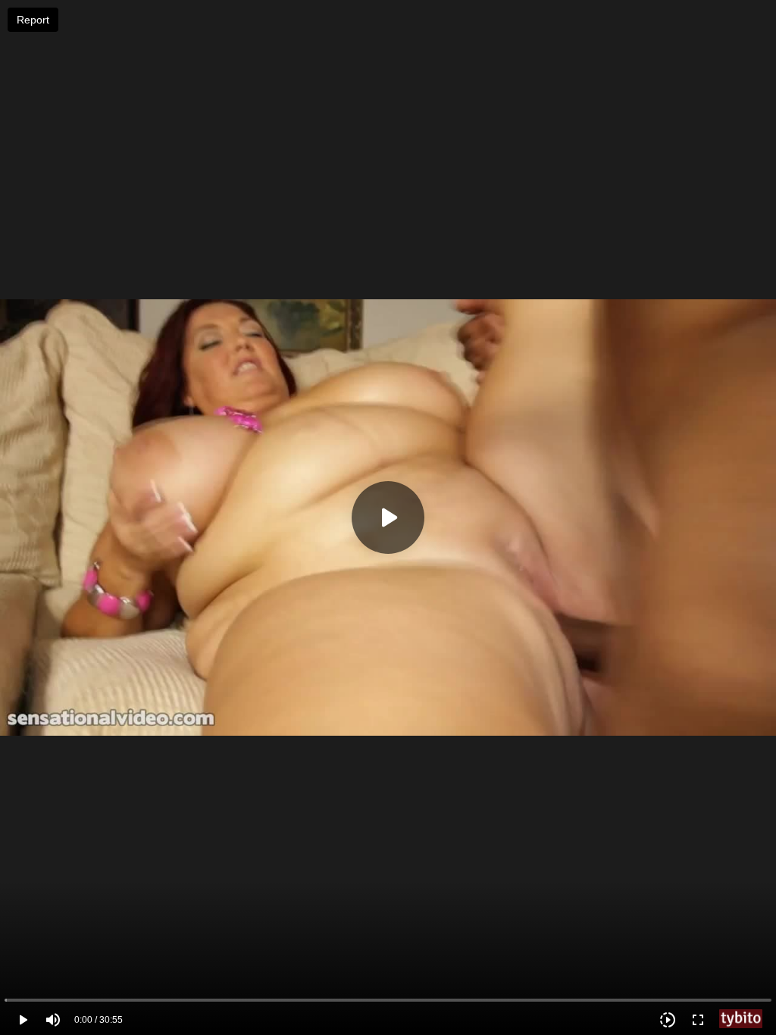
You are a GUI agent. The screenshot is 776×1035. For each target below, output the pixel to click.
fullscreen (698, 1020)
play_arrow (23, 1020)
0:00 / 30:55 (98, 1020)
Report (33, 20)
